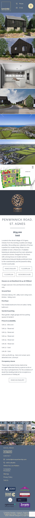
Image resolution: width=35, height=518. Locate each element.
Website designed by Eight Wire (19, 515)
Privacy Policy (7, 477)
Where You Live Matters (11, 465)
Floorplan (25, 268)
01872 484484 (17, 3)
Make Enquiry (10, 268)
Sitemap (6, 474)
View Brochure (24, 274)
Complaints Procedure (7, 470)
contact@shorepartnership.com (17, 8)
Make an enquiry (17, 380)
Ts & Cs (5, 480)
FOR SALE (17, 427)
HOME (17, 439)
